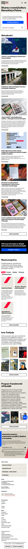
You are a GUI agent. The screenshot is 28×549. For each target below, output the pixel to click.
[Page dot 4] (10, 27)
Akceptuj (7, 546)
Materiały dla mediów (5, 527)
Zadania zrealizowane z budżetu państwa (9, 538)
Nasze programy (4, 513)
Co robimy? (3, 519)
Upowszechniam (7, 274)
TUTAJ (19, 344)
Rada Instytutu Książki (5, 522)
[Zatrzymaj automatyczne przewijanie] (22, 27)
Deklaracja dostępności (6, 534)
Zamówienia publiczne (5, 537)
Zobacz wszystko (14, 374)
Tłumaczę (21, 272)
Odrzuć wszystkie (18, 546)
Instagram (3, 503)
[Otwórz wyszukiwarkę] (22, 2)
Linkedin (3, 507)
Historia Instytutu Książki (6, 525)
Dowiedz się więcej (19, 543)
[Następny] (26, 417)
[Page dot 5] (13, 27)
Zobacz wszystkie (14, 234)
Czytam (8, 272)
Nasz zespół (3, 521)
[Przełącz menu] (26, 3)
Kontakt (2, 515)
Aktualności (3, 512)
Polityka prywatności (5, 531)
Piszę (3, 272)
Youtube (3, 506)
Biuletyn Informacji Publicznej (7, 535)
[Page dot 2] (6, 27)
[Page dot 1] (3, 27)
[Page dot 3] (8, 27)
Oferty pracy (3, 540)
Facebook (3, 501)
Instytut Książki (5, 2)
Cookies (3, 532)
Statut (2, 524)
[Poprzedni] (24, 417)
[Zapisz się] (24, 447)
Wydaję (14, 272)
